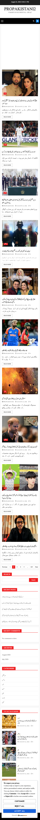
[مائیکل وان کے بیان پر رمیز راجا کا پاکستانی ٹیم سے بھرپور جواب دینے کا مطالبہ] (20, 528)
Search (7, 574)
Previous (4, 567)
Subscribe (37, 21)
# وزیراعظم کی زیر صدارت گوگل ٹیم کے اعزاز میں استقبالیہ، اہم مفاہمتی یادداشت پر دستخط (19, 201)
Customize (20, 801)
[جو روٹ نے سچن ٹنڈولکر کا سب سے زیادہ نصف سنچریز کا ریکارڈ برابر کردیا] (20, 134)
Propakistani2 (20, 9)
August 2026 (6, 655)
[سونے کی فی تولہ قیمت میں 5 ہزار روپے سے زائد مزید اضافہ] (9, 722)
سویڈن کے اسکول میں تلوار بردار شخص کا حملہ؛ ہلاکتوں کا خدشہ (16, 251)
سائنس (3, 680)
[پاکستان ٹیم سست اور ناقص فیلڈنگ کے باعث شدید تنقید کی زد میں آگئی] (9, 770)
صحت (3, 689)
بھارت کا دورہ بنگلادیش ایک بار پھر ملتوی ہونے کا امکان (14, 350)
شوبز (5, 93)
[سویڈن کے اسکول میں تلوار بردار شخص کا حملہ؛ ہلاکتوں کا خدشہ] (20, 233)
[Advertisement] (20, 49)
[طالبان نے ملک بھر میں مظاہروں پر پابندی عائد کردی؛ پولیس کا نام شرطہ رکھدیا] (9, 738)
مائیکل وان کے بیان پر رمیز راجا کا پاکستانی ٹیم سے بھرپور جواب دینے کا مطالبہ (19, 546)
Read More (7, 117)
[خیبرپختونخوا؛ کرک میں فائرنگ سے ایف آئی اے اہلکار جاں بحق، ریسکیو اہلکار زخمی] (9, 754)
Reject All (19, 806)
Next (36, 567)
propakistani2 (9, 106)
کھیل (5, 144)
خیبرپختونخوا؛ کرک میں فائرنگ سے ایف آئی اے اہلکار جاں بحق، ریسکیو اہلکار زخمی (17, 609)
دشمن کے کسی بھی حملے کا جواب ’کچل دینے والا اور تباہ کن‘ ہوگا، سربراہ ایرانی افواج (16, 622)
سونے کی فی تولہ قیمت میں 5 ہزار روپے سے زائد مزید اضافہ (13, 597)
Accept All (19, 811)
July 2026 (5, 659)
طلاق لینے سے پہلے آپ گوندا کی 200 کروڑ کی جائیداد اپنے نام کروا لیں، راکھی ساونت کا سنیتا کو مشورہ (18, 301)
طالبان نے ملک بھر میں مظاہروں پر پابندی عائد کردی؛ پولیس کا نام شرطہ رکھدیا (16, 603)
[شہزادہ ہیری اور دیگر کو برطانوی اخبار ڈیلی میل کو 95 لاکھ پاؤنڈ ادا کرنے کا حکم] (20, 429)
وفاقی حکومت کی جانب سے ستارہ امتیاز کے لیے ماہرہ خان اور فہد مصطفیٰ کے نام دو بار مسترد (19, 102)
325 (32, 567)
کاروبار (3, 698)
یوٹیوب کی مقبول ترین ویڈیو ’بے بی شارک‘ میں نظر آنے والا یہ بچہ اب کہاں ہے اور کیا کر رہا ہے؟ (19, 497)
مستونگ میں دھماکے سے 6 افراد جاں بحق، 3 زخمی (13, 398)
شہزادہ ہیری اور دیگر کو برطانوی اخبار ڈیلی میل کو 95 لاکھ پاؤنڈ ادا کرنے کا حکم (19, 447)
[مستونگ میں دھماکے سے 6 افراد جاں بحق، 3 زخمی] (20, 381)
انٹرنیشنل (5, 244)
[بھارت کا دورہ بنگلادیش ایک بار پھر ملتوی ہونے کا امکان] (20, 332)
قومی (5, 193)
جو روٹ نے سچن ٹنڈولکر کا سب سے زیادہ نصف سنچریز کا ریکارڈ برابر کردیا (18, 151)
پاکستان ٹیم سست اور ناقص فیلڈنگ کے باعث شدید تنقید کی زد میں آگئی (15, 615)
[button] (2, 21)
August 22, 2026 (22, 106)
